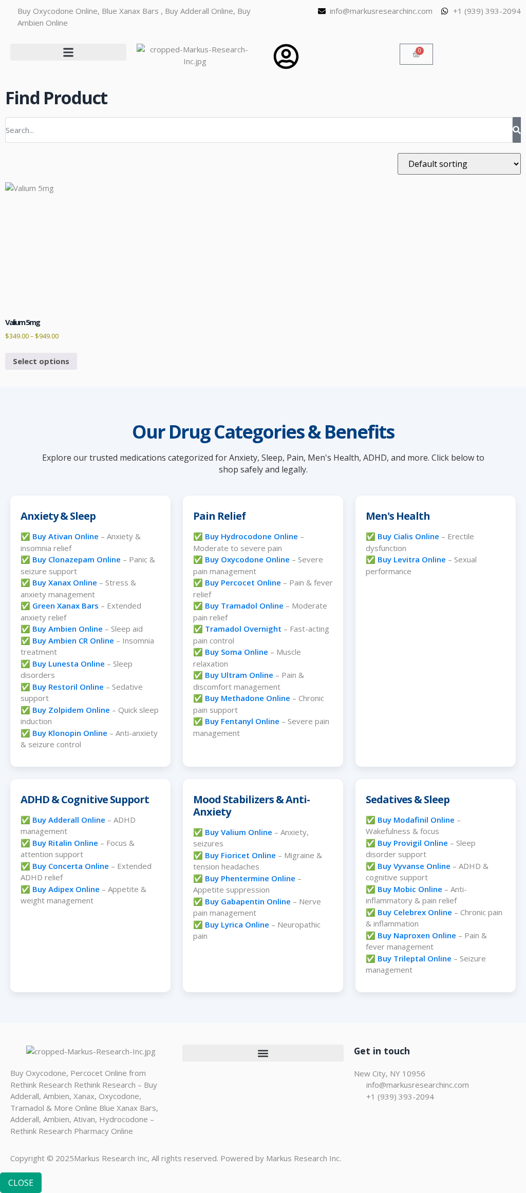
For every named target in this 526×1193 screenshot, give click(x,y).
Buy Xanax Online (64, 582)
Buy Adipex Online (66, 889)
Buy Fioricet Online (240, 855)
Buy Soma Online (236, 652)
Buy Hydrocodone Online (251, 536)
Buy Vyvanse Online (414, 866)
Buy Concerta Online (70, 866)
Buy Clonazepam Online (76, 559)
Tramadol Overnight (243, 628)
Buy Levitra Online (412, 559)
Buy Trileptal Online (415, 958)
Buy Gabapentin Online (248, 901)
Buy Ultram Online (239, 675)
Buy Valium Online (238, 832)
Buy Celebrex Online (415, 912)
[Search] (517, 130)
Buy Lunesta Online (68, 663)
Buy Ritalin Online (65, 843)
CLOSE (20, 1182)
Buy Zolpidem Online (71, 710)
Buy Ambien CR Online (73, 640)
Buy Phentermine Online (250, 878)
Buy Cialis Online (408, 536)
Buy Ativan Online (65, 536)
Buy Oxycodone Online (247, 559)
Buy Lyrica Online (237, 924)
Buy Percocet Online (243, 582)
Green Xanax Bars (65, 605)
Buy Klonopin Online (69, 733)
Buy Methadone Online (247, 698)
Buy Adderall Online (68, 820)
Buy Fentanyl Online (242, 721)
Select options (41, 361)
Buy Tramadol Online (244, 605)
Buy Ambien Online (67, 628)
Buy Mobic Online (410, 889)
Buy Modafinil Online (416, 820)
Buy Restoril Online (68, 686)
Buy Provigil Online (413, 843)
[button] (68, 52)
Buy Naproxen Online (417, 935)
